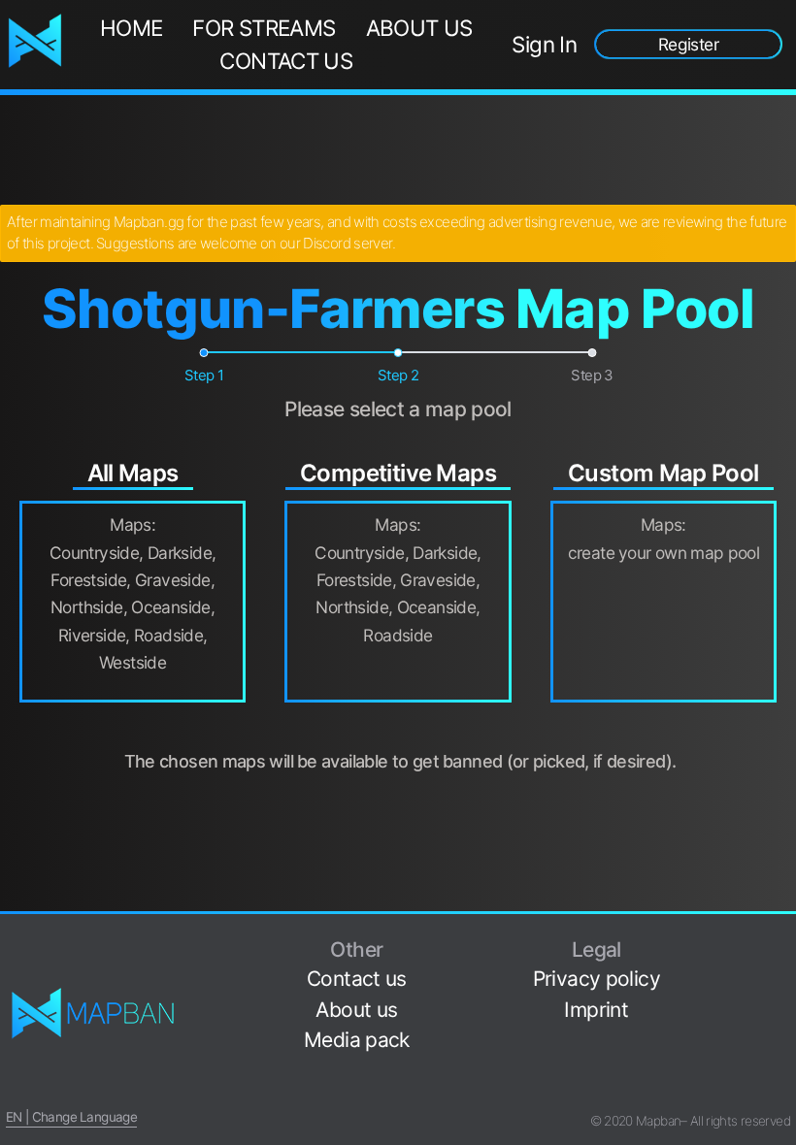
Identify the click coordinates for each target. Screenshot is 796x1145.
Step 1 (203, 375)
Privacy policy (596, 978)
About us (419, 28)
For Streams (263, 28)
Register (688, 44)
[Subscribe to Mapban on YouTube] (782, 1061)
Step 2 (398, 375)
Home (131, 28)
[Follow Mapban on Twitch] (782, 1031)
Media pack (357, 1040)
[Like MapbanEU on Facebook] (782, 940)
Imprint (596, 1010)
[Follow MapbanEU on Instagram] (782, 1000)
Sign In (544, 44)
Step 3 (592, 375)
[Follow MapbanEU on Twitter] (782, 970)
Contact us (285, 61)
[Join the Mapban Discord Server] (782, 1091)
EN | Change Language (71, 1117)
